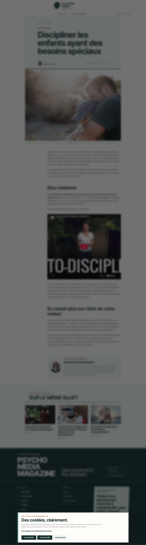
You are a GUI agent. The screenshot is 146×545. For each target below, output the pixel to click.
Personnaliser (60, 537)
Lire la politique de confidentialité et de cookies (36, 531)
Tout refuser (29, 537)
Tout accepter (45, 537)
